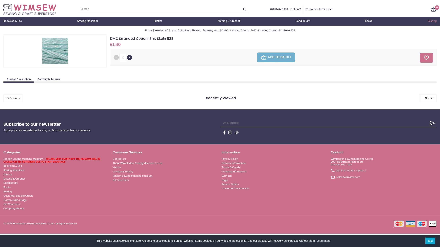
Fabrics (158, 21)
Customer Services (317, 9)
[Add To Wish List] (426, 58)
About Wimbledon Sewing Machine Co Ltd (137, 163)
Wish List (227, 176)
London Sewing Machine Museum (132, 176)
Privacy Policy (230, 159)
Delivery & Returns (49, 79)
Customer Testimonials (235, 188)
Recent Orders (230, 184)
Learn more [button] (324, 240)
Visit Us (117, 167)
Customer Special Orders (18, 196)
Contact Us (119, 159)
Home (148, 30)
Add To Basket (280, 57)
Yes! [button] (430, 240)
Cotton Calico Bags (14, 200)
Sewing (432, 21)
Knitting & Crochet (229, 21)
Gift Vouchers (11, 204)
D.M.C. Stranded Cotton (235, 30)
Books (368, 21)
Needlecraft (302, 21)
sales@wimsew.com (348, 177)
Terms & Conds (231, 167)
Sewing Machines (87, 21)
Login (225, 180)
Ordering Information (234, 171)
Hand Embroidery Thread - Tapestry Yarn (195, 30)
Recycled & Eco (12, 21)
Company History (13, 208)
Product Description (19, 79)
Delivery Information (234, 163)
